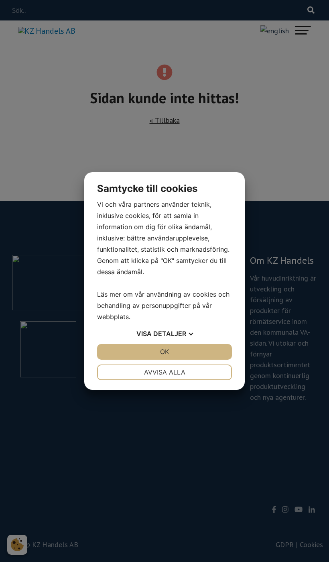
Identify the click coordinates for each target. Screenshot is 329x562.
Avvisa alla (164, 372)
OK (164, 352)
